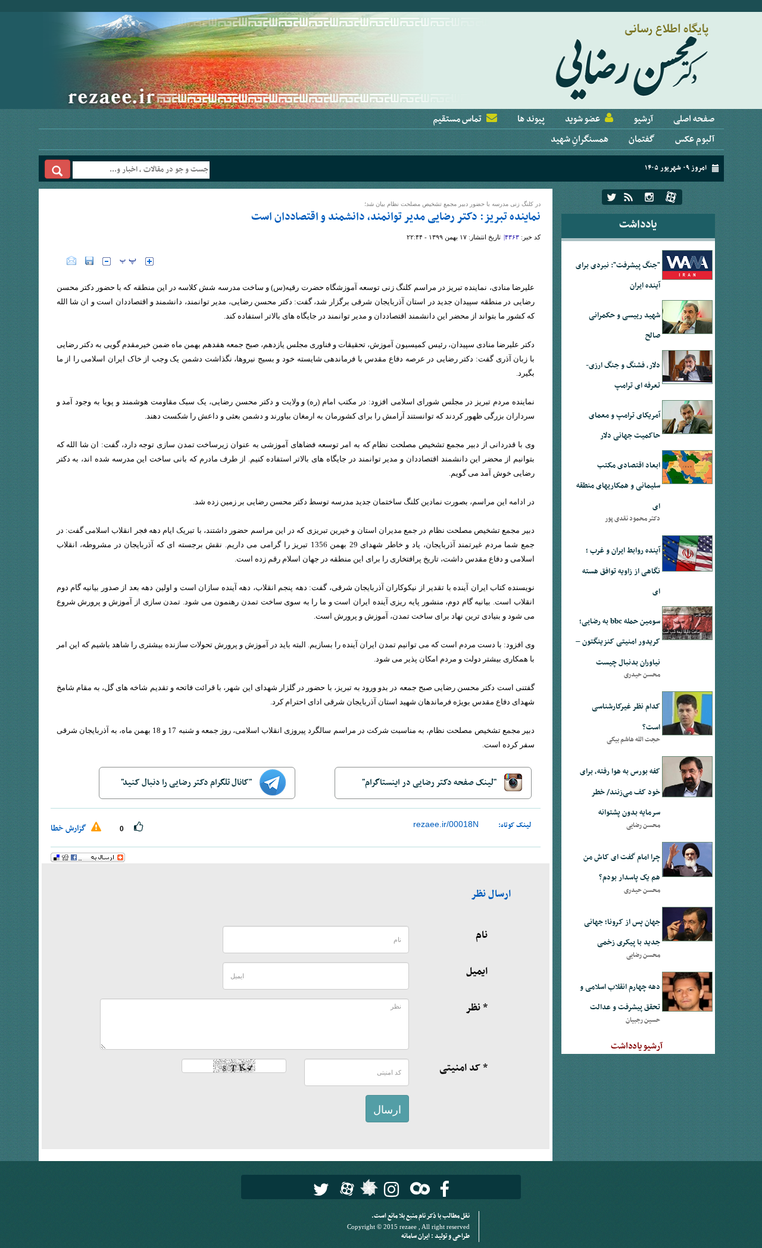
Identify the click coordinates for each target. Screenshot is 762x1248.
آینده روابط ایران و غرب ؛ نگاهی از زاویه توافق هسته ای (621, 571)
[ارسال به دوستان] (71, 261)
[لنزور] (367, 1191)
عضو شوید (582, 119)
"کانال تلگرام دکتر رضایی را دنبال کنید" (187, 782)
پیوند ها (531, 119)
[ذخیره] (89, 261)
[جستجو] (57, 169)
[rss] (628, 197)
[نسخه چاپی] (59, 261)
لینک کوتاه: (515, 825)
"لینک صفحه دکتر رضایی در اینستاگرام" (430, 782)
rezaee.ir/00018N (446, 824)
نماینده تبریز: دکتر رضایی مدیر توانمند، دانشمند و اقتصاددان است (396, 217)
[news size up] (149, 261)
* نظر (477, 1008)
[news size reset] (128, 261)
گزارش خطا (69, 828)
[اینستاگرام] (649, 197)
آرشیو (643, 119)
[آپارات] (671, 197)
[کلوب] (417, 1188)
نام (482, 935)
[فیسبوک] (444, 1189)
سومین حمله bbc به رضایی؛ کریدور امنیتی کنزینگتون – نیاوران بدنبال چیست (618, 642)
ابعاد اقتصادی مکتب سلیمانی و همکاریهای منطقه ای (618, 486)
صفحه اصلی (693, 119)
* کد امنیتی (463, 1068)
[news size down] (106, 261)
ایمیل (477, 971)
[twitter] (611, 197)
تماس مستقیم (457, 119)
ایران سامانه (416, 1236)
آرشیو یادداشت (637, 1046)
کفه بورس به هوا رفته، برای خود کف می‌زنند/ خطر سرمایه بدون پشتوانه (620, 792)
